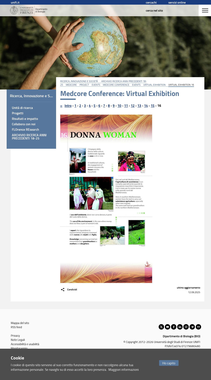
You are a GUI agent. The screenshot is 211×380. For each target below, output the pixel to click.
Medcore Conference (116, 84)
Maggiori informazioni (123, 369)
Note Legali (18, 340)
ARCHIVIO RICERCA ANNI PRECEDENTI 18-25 (29, 137)
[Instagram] (186, 327)
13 (139, 105)
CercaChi (151, 2)
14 (146, 105)
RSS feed (16, 327)
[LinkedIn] (180, 327)
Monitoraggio (19, 348)
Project (84, 84)
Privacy (15, 335)
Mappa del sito (20, 323)
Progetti (17, 113)
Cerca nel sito (154, 10)
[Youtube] (167, 327)
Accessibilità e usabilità (25, 344)
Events (96, 84)
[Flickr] (198, 327)
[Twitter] (161, 327)
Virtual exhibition (154, 84)
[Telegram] (192, 327)
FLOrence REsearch (25, 129)
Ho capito (168, 363)
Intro (68, 105)
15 (152, 105)
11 (126, 105)
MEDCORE (71, 84)
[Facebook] (173, 327)
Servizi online (177, 2)
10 (119, 105)
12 (133, 105)
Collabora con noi (23, 124)
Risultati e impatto (25, 118)
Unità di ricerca (22, 107)
